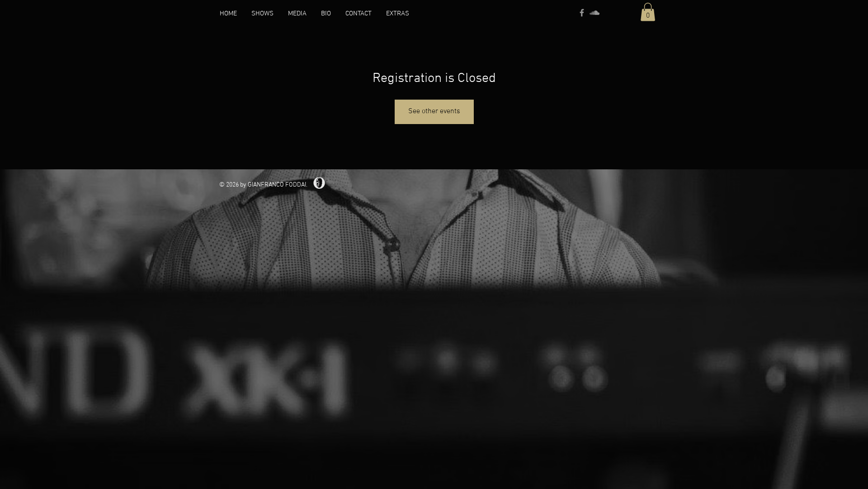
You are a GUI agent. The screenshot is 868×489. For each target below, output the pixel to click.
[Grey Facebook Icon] (582, 13)
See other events (434, 111)
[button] (297, 13)
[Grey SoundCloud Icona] (594, 13)
